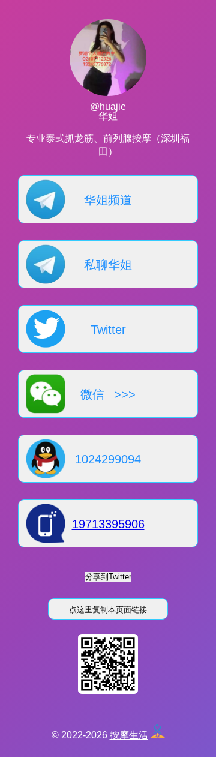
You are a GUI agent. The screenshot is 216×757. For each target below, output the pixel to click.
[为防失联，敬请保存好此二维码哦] (108, 691)
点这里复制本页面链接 (108, 609)
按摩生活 (129, 735)
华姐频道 (108, 200)
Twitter (108, 329)
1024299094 (108, 459)
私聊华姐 (108, 264)
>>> (125, 394)
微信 (92, 394)
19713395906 (108, 524)
